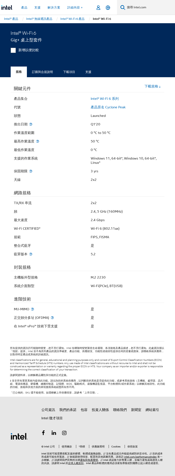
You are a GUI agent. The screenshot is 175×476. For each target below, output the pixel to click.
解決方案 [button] (54, 7)
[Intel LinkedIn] (54, 433)
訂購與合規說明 (42, 72)
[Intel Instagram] (64, 433)
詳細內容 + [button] (75, 7)
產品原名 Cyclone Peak (108, 107)
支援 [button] (37, 7)
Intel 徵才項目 (52, 418)
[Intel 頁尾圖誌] (19, 436)
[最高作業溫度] (37, 141)
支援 (88, 72)
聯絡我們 (120, 410)
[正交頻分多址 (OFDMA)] (52, 317)
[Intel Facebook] (43, 433)
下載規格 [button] (151, 86)
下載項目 (69, 72)
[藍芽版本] (30, 254)
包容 (84, 410)
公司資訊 (48, 410)
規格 (19, 72)
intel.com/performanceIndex (140, 456)
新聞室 (136, 410)
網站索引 (152, 410)
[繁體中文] (108, 7)
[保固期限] (30, 171)
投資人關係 (100, 410)
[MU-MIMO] (32, 309)
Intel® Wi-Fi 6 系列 (105, 99)
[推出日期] (30, 124)
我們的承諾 (67, 410)
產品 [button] (24, 7)
